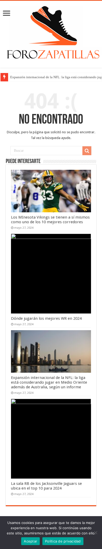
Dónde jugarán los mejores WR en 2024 (46, 318)
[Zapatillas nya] (51, 33)
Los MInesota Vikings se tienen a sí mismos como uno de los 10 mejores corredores (50, 219)
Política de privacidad (63, 541)
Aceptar (30, 541)
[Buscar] (86, 150)
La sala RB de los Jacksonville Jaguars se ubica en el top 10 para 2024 (46, 486)
